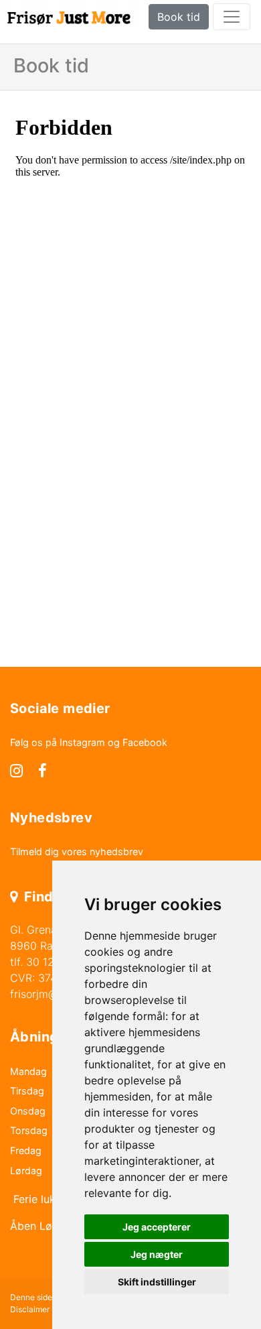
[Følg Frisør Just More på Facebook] (42, 772)
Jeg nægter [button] (156, 1254)
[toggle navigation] (231, 16)
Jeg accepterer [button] (156, 1226)
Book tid (178, 16)
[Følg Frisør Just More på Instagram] (16, 772)
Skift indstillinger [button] (157, 1281)
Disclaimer (30, 1309)
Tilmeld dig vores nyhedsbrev (76, 851)
